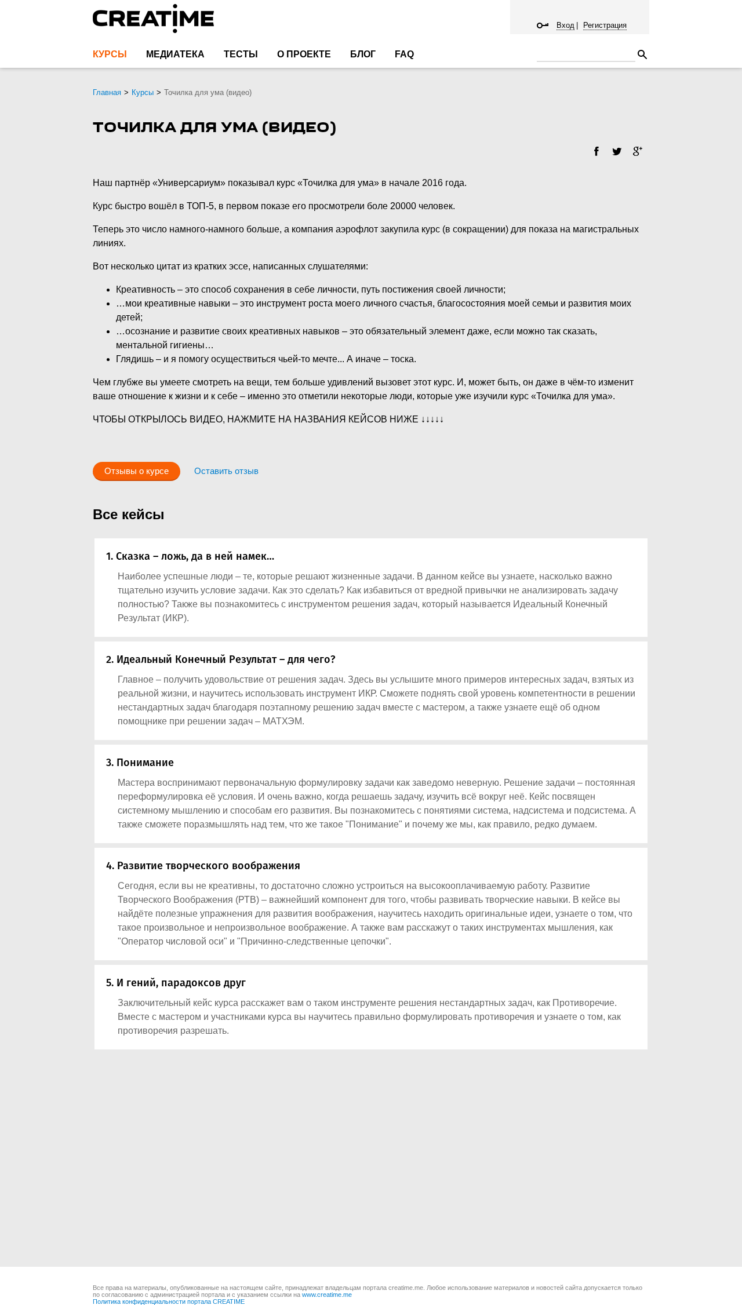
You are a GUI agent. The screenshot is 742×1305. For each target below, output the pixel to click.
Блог (363, 54)
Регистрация (605, 25)
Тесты (241, 54)
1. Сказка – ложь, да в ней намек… (190, 556)
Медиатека (175, 54)
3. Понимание (140, 762)
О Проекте (304, 54)
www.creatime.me (327, 1294)
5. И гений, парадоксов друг (176, 982)
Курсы (110, 54)
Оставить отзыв (226, 471)
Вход (565, 25)
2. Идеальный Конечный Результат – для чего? (220, 659)
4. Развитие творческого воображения (203, 865)
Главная (107, 92)
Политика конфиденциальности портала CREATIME (169, 1301)
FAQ (404, 54)
